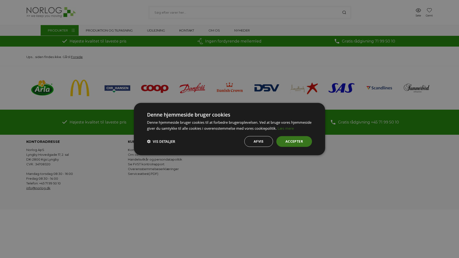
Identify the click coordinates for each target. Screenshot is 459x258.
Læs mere (286, 128)
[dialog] (229, 129)
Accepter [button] (294, 141)
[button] (161, 141)
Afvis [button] (259, 141)
